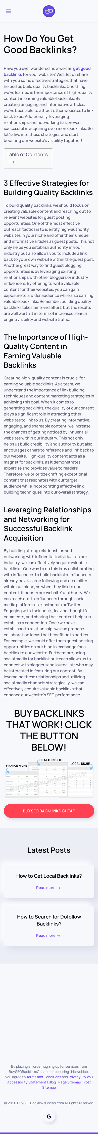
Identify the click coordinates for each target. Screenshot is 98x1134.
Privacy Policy (80, 1076)
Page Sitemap (69, 1082)
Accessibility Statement (26, 1082)
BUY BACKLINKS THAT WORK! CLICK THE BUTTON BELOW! (49, 730)
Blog (52, 1082)
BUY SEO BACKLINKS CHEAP (49, 811)
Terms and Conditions (43, 1076)
